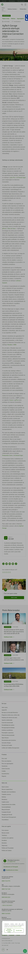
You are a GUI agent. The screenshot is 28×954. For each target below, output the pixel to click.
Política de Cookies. (17, 926)
